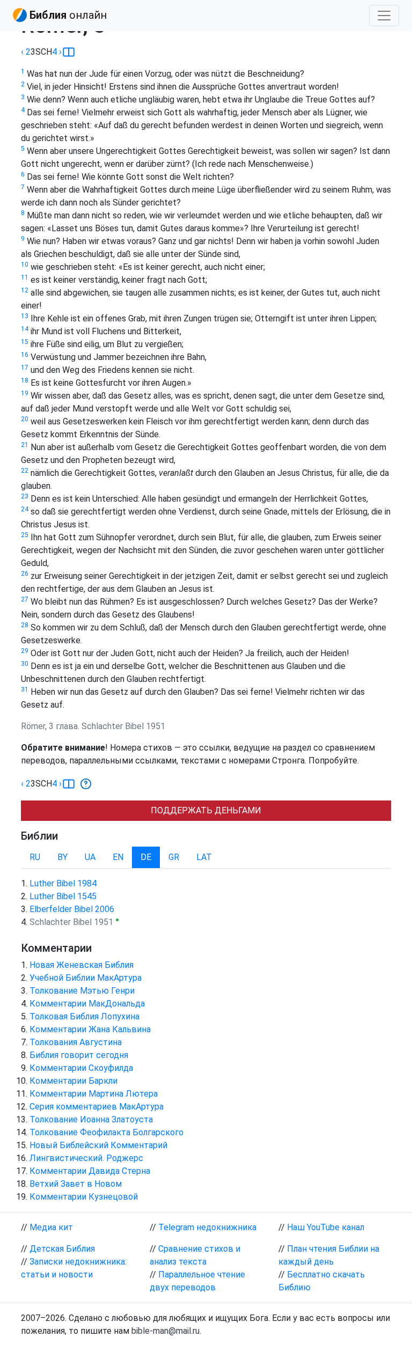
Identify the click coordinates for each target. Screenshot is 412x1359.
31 (24, 689)
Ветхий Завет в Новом (76, 1184)
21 (24, 445)
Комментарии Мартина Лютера (94, 1094)
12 (24, 290)
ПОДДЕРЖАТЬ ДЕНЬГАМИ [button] (206, 810)
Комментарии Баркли (73, 1081)
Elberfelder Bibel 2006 (72, 909)
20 (24, 419)
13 (24, 316)
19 (24, 393)
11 (24, 277)
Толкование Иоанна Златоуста (91, 1119)
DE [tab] (146, 857)
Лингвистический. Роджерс (86, 1158)
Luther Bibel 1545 (63, 896)
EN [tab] (118, 857)
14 (24, 329)
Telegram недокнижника (207, 1227)
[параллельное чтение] (69, 52)
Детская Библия (62, 1249)
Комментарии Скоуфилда (81, 1068)
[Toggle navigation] (384, 15)
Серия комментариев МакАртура (97, 1106)
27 (24, 599)
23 (24, 496)
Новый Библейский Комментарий (98, 1145)
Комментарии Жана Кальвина (90, 1029)
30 (24, 663)
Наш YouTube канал (325, 1227)
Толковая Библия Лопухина (84, 1016)
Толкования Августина (76, 1042)
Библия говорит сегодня (79, 1055)
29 (24, 651)
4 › (57, 52)
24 (24, 509)
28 (24, 625)
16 (24, 354)
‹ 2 (26, 52)
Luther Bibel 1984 (63, 883)
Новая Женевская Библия (82, 965)
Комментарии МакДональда (87, 1003)
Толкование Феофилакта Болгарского (106, 1132)
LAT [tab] (204, 857)
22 (24, 470)
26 (24, 573)
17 (24, 367)
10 (24, 264)
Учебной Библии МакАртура (86, 978)
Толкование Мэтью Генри (82, 991)
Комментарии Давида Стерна (90, 1171)
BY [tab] (62, 857)
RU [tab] (35, 857)
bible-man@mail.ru (165, 1331)
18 (24, 380)
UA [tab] (90, 857)
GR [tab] (173, 857)
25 (24, 535)
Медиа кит (51, 1227)
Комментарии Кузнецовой (84, 1197)
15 (24, 342)
